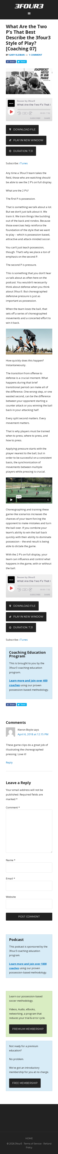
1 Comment (35, 54)
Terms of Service (33, 1143)
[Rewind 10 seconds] (19, 113)
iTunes (23, 163)
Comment (13, 807)
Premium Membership (28, 1029)
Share (47, 118)
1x (25, 113)
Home (29, 1138)
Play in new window (28, 140)
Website (11, 897)
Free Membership (25, 1083)
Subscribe (35, 118)
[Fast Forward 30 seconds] (30, 113)
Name (10, 860)
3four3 (29, 6)
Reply (9, 762)
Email (10, 878)
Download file (24, 129)
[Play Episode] (11, 111)
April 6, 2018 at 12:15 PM (33, 734)
